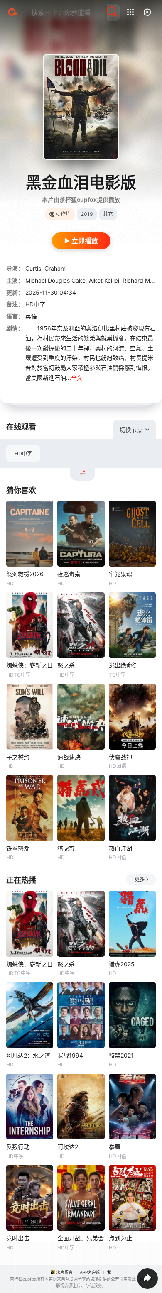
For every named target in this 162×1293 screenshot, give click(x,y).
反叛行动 (17, 1146)
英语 (31, 316)
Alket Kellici (104, 280)
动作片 (63, 214)
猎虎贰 (66, 848)
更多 (140, 879)
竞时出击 (17, 1238)
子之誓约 (17, 756)
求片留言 (64, 1272)
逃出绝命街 (123, 665)
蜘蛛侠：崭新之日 (29, 665)
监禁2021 (121, 1055)
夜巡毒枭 (69, 573)
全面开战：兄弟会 (80, 1238)
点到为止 (120, 1238)
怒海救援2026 (25, 573)
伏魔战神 (120, 756)
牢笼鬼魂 (120, 573)
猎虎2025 (122, 964)
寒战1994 (70, 1055)
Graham (55, 268)
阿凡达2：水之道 (28, 1055)
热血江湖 (120, 848)
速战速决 (69, 756)
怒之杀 (66, 665)
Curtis (33, 268)
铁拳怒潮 (17, 848)
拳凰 (114, 1146)
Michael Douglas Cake (55, 280)
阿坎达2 (67, 1146)
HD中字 (23, 453)
